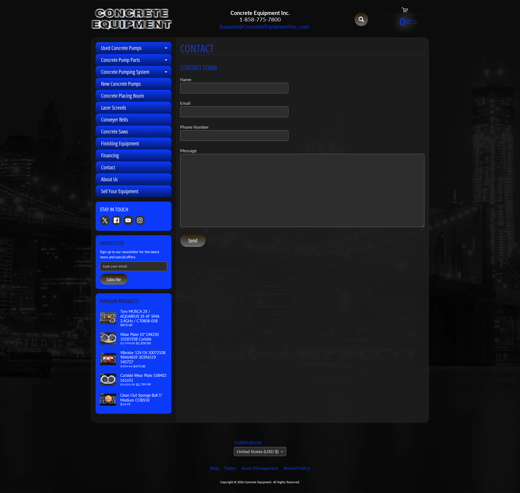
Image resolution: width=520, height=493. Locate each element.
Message (188, 150)
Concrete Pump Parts (136, 61)
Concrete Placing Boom (122, 95)
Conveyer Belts (114, 119)
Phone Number (194, 126)
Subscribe (113, 279)
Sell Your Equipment (119, 191)
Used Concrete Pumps (136, 49)
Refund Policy (297, 467)
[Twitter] (105, 220)
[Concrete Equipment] (131, 19)
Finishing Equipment (120, 143)
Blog (214, 467)
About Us (109, 179)
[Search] (361, 19)
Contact (108, 167)
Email (185, 103)
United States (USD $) (257, 451)
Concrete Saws (114, 131)
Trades (230, 467)
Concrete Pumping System (136, 73)
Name (185, 79)
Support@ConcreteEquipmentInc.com (260, 26)
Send (192, 240)
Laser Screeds (113, 107)
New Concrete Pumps (121, 83)
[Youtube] (128, 220)
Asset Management (260, 467)
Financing (110, 155)
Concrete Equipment (258, 482)
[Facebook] (116, 220)
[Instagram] (140, 220)
